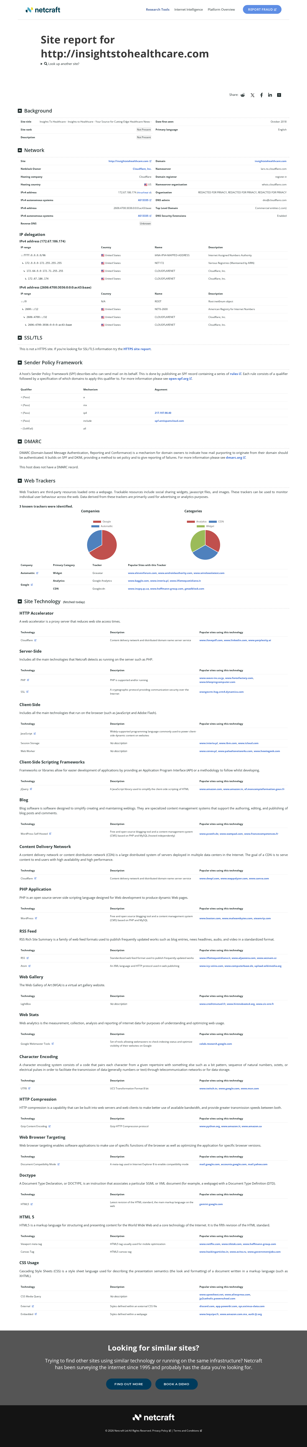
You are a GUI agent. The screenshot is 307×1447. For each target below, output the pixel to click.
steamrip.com (262, 918)
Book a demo (176, 1384)
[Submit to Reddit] (242, 94)
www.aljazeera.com (244, 958)
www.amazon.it (230, 1126)
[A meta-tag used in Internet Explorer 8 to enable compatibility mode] (58, 1164)
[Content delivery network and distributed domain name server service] (34, 640)
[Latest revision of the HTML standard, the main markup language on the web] (31, 1204)
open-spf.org (178, 378)
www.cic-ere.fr (265, 1004)
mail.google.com (209, 1164)
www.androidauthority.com (175, 573)
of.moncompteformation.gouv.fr (264, 789)
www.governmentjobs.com (264, 1251)
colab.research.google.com (215, 1044)
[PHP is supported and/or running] (27, 680)
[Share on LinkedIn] (270, 94)
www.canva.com (259, 878)
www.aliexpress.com (237, 1294)
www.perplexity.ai (259, 640)
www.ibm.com (228, 743)
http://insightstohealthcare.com (128, 161)
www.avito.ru (238, 1251)
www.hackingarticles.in (213, 1251)
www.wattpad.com (231, 834)
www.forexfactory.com (239, 678)
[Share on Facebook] (261, 94)
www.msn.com (250, 1088)
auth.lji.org (255, 1314)
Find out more (128, 1384)
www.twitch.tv (208, 1088)
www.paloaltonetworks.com (235, 751)
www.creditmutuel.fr (212, 1004)
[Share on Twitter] (252, 94)
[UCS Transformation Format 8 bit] (28, 1088)
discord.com (206, 1306)
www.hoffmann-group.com (166, 588)
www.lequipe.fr (209, 1314)
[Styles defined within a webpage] (35, 1314)
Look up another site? (63, 64)
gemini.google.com (211, 1204)
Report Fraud (260, 9)
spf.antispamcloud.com (169, 421)
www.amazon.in (233, 789)
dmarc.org (234, 457)
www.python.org (209, 1126)
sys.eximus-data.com (251, 1306)
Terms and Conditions (186, 1430)
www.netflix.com (209, 1244)
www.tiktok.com (232, 1244)
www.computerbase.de (239, 966)
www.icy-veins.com (211, 966)
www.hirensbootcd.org (241, 1004)
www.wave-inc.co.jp (211, 678)
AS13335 (143, 200)
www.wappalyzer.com (234, 878)
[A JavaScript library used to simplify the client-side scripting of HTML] (30, 789)
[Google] (31, 584)
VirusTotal (142, 192)
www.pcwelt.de (208, 834)
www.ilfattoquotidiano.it (185, 580)
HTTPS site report (137, 349)
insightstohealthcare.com (271, 161)
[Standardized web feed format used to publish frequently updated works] (27, 958)
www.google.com (229, 1088)
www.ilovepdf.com (211, 640)
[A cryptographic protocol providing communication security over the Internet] (26, 692)
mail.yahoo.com (258, 1164)
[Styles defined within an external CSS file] (32, 1306)
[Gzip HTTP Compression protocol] (49, 1126)
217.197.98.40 (163, 413)
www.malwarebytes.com (237, 918)
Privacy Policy (160, 1430)
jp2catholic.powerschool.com (217, 1298)
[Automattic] (36, 573)
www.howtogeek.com (267, 751)
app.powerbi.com (226, 1306)
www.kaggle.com (138, 580)
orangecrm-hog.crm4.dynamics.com (221, 692)
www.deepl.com (209, 878)
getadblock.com (194, 588)
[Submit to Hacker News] (279, 94)
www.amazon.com (210, 789)
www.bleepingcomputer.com (217, 682)
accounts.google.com (234, 1164)
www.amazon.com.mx (233, 1314)
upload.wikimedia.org (268, 966)
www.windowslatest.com (209, 573)
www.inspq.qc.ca (138, 588)
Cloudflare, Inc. (142, 169)
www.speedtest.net (211, 1294)
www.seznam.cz (267, 958)
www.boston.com (210, 918)
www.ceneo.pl (208, 751)
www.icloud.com (248, 743)
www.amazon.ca (252, 1126)
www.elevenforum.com (142, 573)
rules (234, 374)
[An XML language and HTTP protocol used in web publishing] (29, 966)
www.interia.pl (159, 580)
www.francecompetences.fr (261, 834)
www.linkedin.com (235, 640)
